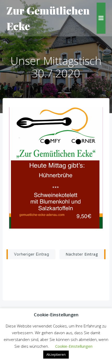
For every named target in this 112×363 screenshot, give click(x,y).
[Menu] (101, 18)
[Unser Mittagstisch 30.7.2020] (56, 167)
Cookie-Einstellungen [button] (73, 346)
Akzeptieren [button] (56, 354)
